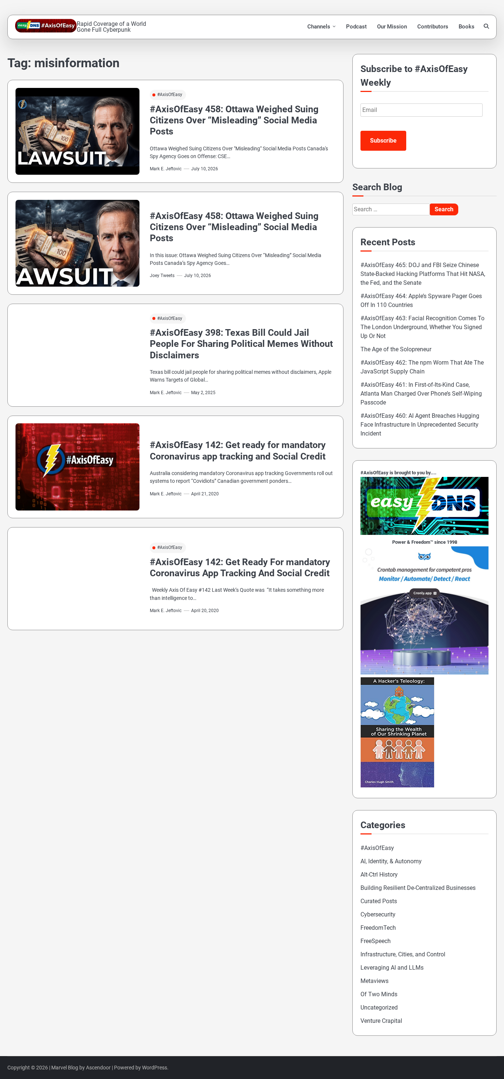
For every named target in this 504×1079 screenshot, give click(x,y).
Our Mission (392, 26)
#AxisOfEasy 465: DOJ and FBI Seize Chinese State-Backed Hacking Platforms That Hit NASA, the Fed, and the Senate (422, 274)
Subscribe (383, 140)
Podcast (356, 26)
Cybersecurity (378, 914)
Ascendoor (98, 1068)
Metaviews (374, 980)
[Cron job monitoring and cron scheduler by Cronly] (424, 672)
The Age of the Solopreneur (395, 349)
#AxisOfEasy (169, 94)
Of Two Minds (378, 994)
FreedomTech (378, 927)
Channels (318, 26)
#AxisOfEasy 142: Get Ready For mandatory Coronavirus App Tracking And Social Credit (240, 567)
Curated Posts (378, 901)
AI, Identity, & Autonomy (391, 861)
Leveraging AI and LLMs (392, 967)
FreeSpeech (375, 941)
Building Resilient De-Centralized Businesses (418, 887)
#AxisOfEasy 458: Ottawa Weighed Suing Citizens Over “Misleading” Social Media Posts (234, 120)
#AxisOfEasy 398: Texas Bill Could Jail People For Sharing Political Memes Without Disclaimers (241, 344)
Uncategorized (379, 1007)
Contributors (432, 26)
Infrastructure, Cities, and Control (402, 954)
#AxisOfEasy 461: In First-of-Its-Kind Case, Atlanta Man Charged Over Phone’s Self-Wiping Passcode (421, 393)
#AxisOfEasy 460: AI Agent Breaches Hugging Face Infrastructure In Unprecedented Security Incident (419, 424)
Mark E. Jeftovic (166, 168)
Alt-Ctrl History (379, 874)
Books (466, 26)
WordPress (154, 1068)
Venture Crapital (381, 1020)
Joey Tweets (162, 275)
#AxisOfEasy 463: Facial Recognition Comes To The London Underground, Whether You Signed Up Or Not (422, 327)
